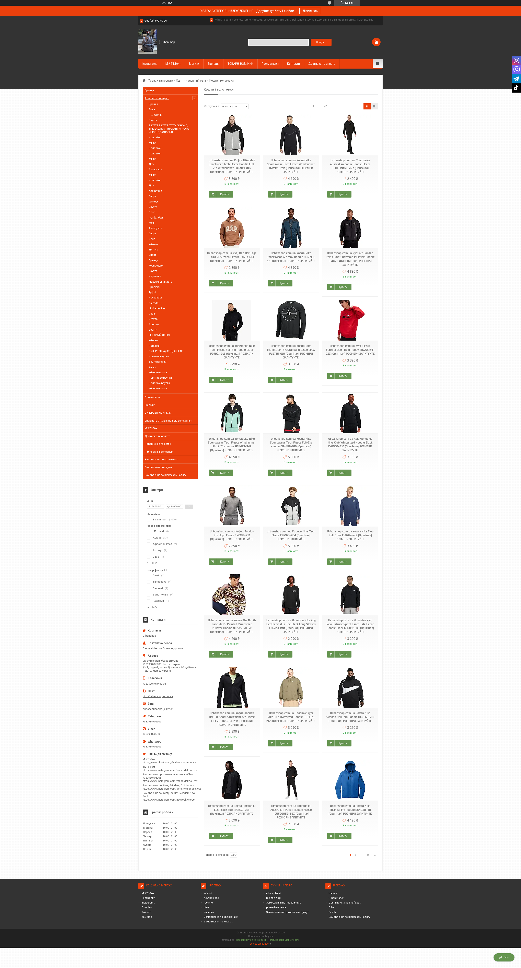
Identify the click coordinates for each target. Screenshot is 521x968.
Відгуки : (150, 404)
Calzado (154, 303)
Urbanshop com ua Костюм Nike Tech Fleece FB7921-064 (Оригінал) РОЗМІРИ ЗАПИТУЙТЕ (291, 535)
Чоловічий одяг (196, 80)
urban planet (273, 893)
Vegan (152, 313)
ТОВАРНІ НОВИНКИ (240, 63)
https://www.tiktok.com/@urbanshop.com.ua (169, 762)
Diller (332, 907)
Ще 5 (154, 607)
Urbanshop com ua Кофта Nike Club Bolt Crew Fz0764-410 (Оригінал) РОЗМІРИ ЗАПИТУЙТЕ (350, 535)
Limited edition (157, 308)
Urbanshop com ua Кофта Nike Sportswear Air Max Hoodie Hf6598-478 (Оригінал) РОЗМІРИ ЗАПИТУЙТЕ (291, 256)
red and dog (273, 897)
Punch (332, 912)
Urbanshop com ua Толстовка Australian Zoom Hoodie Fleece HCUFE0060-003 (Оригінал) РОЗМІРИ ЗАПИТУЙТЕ (350, 166)
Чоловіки (155, 137)
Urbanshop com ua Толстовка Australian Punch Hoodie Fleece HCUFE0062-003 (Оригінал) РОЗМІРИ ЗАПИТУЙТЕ (291, 811)
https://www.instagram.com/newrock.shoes (169, 799)
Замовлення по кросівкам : (162, 459)
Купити (224, 194)
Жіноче (153, 244)
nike (206, 907)
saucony (209, 912)
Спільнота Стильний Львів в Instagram (168, 420)
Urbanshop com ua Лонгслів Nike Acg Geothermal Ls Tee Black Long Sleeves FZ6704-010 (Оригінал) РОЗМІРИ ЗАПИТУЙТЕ (291, 626)
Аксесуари (155, 169)
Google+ (147, 907)
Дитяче (153, 249)
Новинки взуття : (159, 356)
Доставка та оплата (321, 63)
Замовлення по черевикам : (283, 902)
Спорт (152, 196)
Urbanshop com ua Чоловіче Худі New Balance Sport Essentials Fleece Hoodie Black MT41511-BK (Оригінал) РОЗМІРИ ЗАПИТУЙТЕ (350, 626)
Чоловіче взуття (159, 383)
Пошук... (321, 42)
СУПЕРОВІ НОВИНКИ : (158, 412)
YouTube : (147, 916)
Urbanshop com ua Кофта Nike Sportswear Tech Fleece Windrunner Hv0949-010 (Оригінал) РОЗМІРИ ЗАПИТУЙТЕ (291, 166)
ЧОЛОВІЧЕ (155, 114)
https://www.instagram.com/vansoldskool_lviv (170, 770)
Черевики (155, 276)
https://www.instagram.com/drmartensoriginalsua (172, 788)
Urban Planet (336, 897)
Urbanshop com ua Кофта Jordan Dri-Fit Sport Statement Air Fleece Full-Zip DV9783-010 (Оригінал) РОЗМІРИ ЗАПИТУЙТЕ (232, 718)
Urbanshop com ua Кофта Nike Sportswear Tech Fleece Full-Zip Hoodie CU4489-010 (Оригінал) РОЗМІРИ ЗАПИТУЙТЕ (291, 444)
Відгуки (194, 63)
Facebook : (148, 897)
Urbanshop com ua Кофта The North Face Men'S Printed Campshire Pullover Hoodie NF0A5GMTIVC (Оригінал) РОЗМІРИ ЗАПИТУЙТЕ (232, 626)
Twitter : (146, 912)
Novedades (155, 297)
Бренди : (213, 63)
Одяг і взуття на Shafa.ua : (345, 902)
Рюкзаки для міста (160, 281)
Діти (151, 164)
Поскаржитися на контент (251, 940)
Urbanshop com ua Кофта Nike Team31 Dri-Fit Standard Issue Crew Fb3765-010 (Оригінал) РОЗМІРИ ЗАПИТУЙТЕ (291, 351)
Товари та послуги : (157, 98)
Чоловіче (155, 148)
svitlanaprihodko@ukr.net (158, 708)
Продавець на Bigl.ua (260, 936)
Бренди (153, 104)
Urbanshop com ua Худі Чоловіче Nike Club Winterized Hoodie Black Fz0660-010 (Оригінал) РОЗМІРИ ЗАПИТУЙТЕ (350, 444)
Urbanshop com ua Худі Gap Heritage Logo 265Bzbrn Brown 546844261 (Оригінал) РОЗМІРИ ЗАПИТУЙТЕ (231, 256)
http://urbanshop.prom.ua (158, 696)
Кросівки (154, 286)
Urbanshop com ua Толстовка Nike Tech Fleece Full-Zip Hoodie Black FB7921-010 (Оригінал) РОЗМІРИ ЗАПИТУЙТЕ (232, 351)
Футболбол (156, 217)
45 (325, 106)
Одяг (179, 80)
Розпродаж (156, 265)
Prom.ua (280, 932)
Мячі (151, 222)
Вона (152, 109)
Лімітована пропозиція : (159, 451)
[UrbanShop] (147, 41)
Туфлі (152, 292)
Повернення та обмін (158, 443)
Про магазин (270, 63)
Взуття (153, 120)
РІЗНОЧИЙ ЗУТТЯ (159, 335)
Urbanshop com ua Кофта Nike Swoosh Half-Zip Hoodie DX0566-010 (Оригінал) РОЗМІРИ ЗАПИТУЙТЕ (350, 716)
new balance (211, 897)
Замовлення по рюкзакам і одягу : (166, 474)
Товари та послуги (160, 80)
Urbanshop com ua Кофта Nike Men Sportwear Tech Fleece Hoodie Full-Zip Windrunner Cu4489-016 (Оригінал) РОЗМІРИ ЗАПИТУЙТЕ (232, 166)
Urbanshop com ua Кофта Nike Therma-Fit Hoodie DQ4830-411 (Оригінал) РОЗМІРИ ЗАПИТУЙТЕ (350, 809)
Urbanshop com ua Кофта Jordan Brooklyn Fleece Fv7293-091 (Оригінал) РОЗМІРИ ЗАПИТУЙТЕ (232, 535)
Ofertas (153, 318)
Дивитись (310, 11)
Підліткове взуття (160, 377)
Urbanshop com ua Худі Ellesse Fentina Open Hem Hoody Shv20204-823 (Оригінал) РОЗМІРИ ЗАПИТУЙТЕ (350, 349)
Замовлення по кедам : (159, 467)
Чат (507, 957)
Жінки (152, 142)
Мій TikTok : (173, 63)
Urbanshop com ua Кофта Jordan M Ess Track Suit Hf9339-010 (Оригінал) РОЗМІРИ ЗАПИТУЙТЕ (232, 809)
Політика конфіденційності (283, 940)
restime (208, 902)
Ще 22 (154, 563)
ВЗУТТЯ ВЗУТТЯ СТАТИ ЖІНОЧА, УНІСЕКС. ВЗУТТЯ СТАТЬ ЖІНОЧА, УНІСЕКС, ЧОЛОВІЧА (169, 129)
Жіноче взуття (158, 372)
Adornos (154, 324)
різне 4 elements (276, 907)
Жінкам (153, 340)
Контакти (293, 63)
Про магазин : (153, 397)
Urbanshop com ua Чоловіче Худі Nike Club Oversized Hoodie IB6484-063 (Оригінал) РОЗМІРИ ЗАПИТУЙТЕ (290, 716)
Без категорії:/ (157, 361)
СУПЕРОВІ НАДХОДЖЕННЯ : (166, 351)
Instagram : (149, 63)
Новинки (154, 345)
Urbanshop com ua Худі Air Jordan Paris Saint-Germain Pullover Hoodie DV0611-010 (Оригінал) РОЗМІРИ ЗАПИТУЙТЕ (350, 258)
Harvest (333, 893)
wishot (208, 893)
